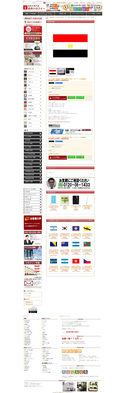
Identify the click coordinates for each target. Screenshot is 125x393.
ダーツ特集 (26, 327)
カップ (43, 324)
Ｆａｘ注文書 (78, 324)
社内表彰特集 (27, 320)
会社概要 (88, 2)
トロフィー (44, 322)
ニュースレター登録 (46, 372)
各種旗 (43, 336)
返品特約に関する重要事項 (54, 94)
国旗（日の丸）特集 (28, 332)
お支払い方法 (82, 2)
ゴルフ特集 (26, 322)
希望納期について (27, 355)
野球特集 (26, 324)
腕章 (43, 344)
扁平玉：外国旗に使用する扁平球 (65, 206)
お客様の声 (44, 356)
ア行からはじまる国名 (59, 17)
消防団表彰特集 (27, 341)
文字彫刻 (26, 351)
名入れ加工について (28, 353)
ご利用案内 (76, 2)
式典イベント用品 (45, 343)
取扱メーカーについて (28, 358)
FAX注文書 (26, 361)
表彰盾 (43, 332)
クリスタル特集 (27, 334)
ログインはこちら (29, 304)
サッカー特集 (27, 326)
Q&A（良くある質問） (28, 350)
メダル (43, 329)
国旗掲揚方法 (27, 367)
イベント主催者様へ (46, 353)
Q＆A (93, 2)
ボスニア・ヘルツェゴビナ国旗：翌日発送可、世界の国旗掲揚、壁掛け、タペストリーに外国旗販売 (53, 252)
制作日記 (26, 370)
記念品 (43, 341)
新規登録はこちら (29, 302)
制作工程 (26, 363)
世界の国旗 (52, 17)
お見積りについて (45, 350)
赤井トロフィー (62, 392)
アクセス (26, 365)
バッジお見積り (45, 360)
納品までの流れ (45, 355)
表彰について (27, 360)
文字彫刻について (27, 356)
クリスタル (44, 320)
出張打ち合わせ (45, 351)
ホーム (47, 17)
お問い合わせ (98, 2)
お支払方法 (26, 368)
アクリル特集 (27, 336)
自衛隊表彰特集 (27, 343)
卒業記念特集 (27, 329)
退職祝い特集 (27, 344)
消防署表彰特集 (27, 339)
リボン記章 (44, 339)
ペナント (44, 331)
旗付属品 (44, 337)
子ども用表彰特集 (27, 331)
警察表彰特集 (27, 337)
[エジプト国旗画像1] (70, 66)
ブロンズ (44, 326)
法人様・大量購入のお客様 (47, 358)
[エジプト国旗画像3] (70, 72)
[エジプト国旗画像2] (61, 72)
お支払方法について (46, 368)
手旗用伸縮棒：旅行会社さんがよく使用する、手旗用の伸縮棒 (87, 206)
